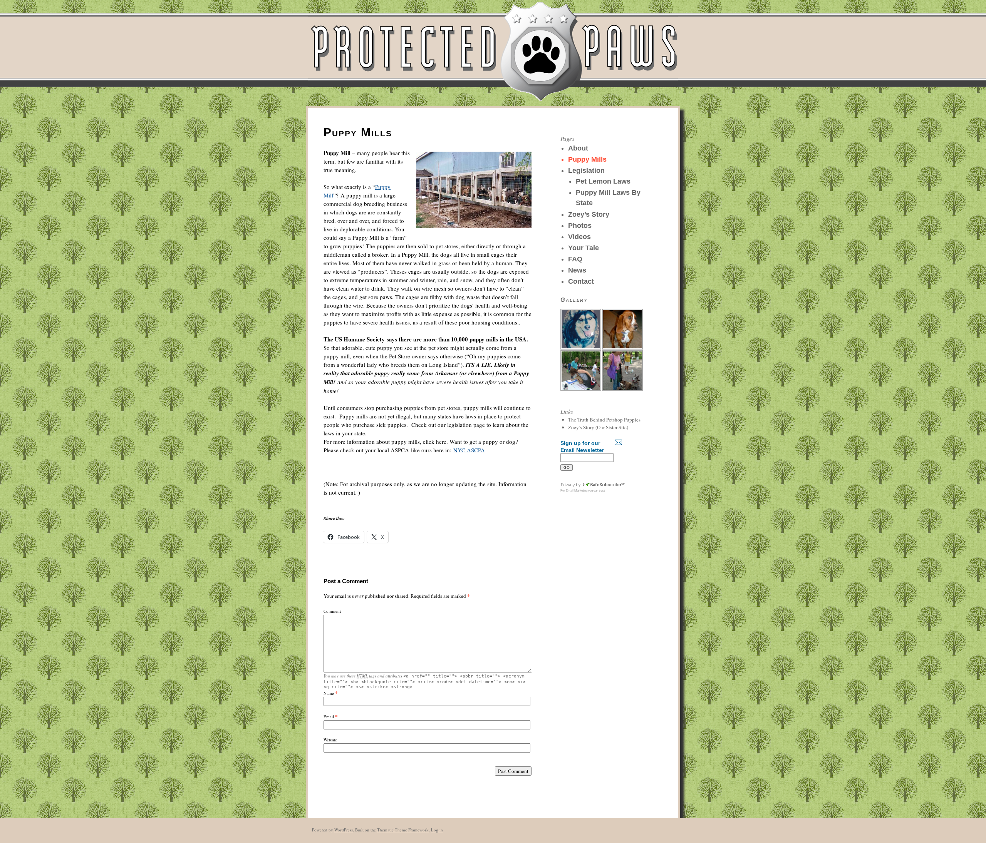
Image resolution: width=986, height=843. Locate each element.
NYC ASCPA (469, 450)
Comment (332, 611)
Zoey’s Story (588, 214)
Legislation (586, 170)
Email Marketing (576, 490)
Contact (581, 281)
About (578, 148)
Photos (580, 225)
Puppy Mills (587, 159)
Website (330, 740)
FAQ (575, 259)
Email (329, 716)
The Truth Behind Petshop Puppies (604, 419)
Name (329, 693)
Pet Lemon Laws (603, 181)
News (577, 270)
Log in (437, 830)
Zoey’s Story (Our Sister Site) (598, 427)
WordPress (343, 830)
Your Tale (583, 248)
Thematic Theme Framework (403, 830)
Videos (579, 237)
